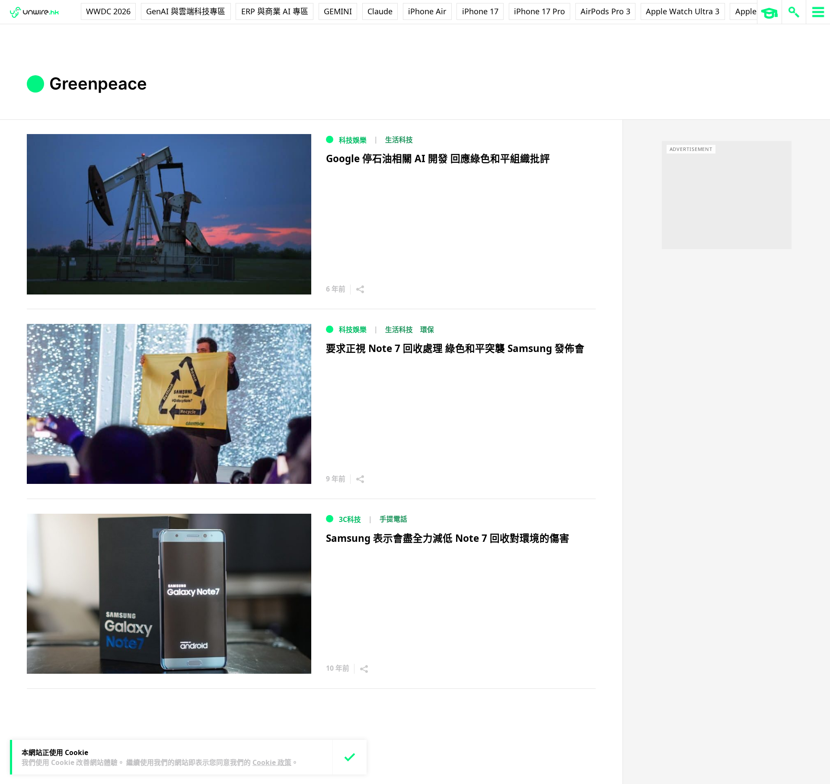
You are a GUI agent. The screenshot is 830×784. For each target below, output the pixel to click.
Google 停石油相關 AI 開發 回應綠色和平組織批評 (438, 158)
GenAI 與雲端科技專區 (185, 11)
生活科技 (399, 139)
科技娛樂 (353, 140)
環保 (427, 329)
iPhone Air (427, 11)
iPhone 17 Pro (539, 11)
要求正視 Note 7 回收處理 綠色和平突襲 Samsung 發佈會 (455, 348)
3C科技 (350, 519)
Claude (380, 11)
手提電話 (393, 519)
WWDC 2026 (108, 11)
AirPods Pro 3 (605, 11)
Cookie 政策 (271, 762)
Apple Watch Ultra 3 (682, 11)
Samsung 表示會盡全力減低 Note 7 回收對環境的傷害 (447, 538)
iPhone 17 (480, 11)
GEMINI (338, 11)
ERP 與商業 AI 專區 (274, 11)
